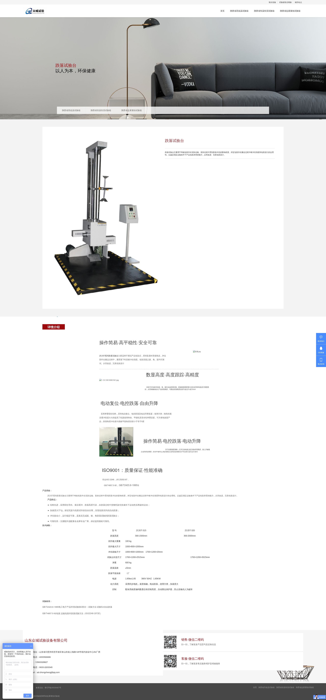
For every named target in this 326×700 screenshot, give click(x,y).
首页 (222, 10)
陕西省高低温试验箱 (239, 10)
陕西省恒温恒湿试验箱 (264, 10)
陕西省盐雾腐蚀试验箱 (290, 10)
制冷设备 (272, 2)
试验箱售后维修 (285, 2)
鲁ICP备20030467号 (53, 687)
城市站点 (298, 2)
